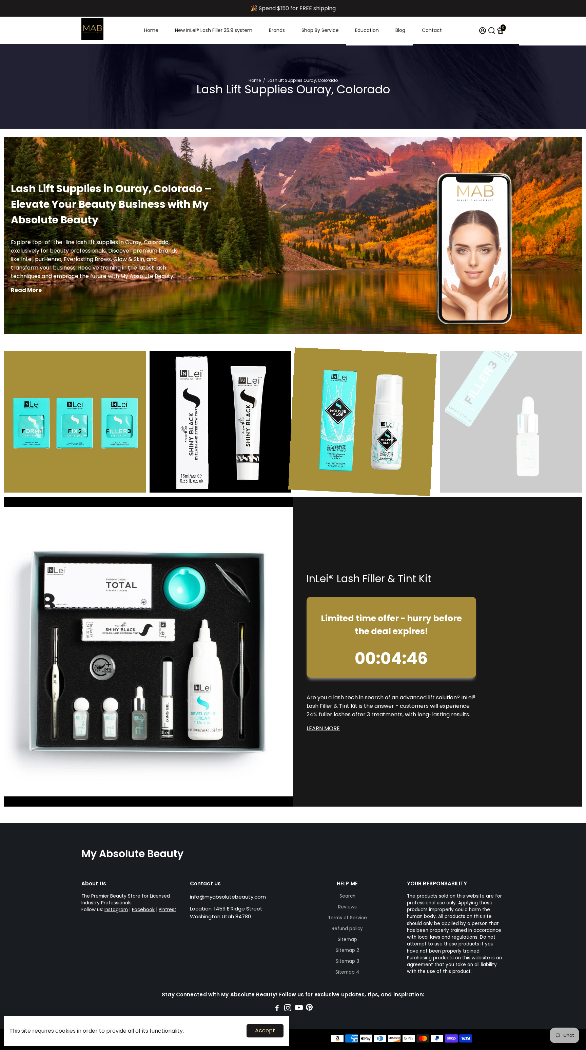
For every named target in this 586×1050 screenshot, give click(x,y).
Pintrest (167, 909)
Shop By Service (320, 30)
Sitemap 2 (347, 950)
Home (151, 30)
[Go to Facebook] (277, 1008)
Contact (432, 30)
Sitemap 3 (347, 961)
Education (367, 30)
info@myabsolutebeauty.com (228, 896)
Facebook (143, 909)
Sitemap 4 (347, 972)
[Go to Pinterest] (309, 1008)
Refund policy (347, 928)
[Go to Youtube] (299, 1008)
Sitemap (347, 939)
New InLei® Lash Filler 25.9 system (213, 30)
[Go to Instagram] (288, 1008)
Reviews (347, 907)
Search (347, 896)
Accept (265, 1030)
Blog (400, 30)
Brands (277, 30)
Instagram (116, 909)
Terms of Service (347, 918)
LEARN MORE (323, 728)
